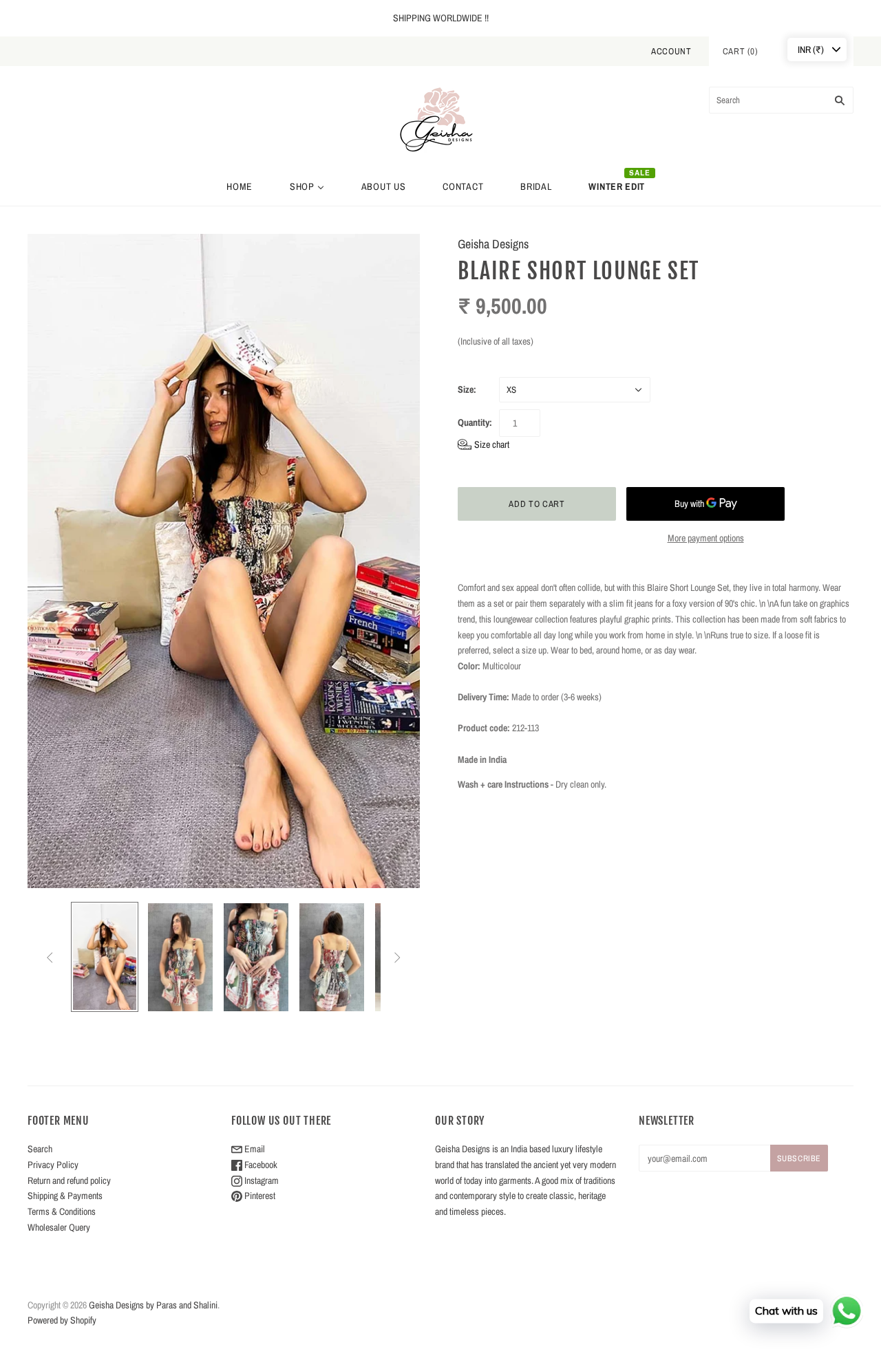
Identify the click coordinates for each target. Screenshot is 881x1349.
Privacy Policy (53, 1164)
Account (671, 51)
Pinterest (258, 1195)
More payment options (706, 538)
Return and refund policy (69, 1180)
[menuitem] (239, 186)
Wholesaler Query (59, 1227)
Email (253, 1149)
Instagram (260, 1180)
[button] (483, 445)
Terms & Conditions (62, 1211)
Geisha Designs (493, 243)
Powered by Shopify (62, 1320)
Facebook (259, 1164)
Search (40, 1149)
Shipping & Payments (65, 1195)
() (740, 51)
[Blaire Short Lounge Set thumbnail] (104, 956)
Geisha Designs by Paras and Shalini (153, 1305)
